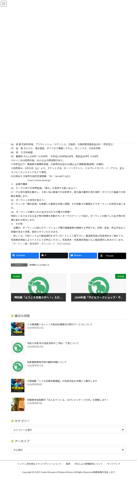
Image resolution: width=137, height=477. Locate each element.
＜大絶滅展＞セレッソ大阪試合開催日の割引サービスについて (60, 324)
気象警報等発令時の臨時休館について (47, 362)
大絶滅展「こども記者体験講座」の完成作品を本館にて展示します (62, 381)
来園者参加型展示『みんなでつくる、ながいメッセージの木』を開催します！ (68, 399)
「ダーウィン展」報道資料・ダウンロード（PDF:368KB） (41, 243)
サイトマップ (113, 463)
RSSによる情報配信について (88, 463)
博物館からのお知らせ (39, 265)
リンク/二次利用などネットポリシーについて (39, 463)
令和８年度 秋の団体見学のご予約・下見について (53, 343)
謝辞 (68, 463)
